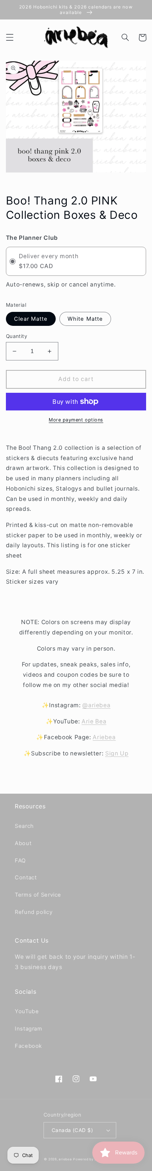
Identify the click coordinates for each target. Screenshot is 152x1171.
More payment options (76, 420)
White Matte (85, 319)
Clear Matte (31, 319)
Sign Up (116, 753)
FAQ (20, 860)
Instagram (28, 1028)
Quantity (16, 336)
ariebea (65, 1159)
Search (24, 826)
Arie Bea (94, 721)
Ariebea (104, 737)
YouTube (27, 1011)
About (23, 843)
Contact (26, 877)
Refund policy (33, 912)
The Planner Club (32, 237)
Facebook (28, 1046)
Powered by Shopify (90, 1159)
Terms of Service (38, 894)
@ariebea (96, 705)
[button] (9, 37)
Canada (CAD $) (72, 1130)
